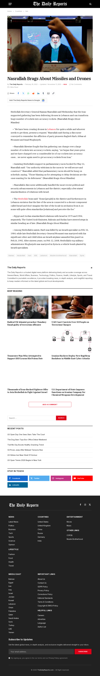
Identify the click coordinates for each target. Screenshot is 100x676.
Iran (65, 84)
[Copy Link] (53, 93)
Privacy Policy (54, 658)
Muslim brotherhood (58, 255)
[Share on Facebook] (18, 93)
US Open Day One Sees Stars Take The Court (26, 434)
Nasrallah (73, 255)
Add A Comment (50, 404)
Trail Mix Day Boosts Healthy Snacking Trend (25, 445)
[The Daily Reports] (50, 4)
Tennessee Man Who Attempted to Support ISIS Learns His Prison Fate (25, 357)
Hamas (11, 255)
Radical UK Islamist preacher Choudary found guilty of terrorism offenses (26, 323)
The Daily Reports (16, 84)
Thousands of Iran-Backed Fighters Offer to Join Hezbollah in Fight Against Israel (27, 390)
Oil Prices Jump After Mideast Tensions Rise (25, 450)
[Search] (90, 4)
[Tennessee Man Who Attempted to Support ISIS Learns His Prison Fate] (27, 341)
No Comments (76, 84)
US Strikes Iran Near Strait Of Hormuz (22, 455)
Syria (82, 255)
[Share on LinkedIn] (38, 93)
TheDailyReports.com (45, 670)
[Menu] (10, 4)
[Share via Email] (48, 93)
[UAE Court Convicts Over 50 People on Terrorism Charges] (72, 307)
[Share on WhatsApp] (28, 93)
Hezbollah (23, 198)
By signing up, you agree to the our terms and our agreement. (39, 658)
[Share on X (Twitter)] (23, 93)
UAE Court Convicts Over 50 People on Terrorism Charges (70, 323)
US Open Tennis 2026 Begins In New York (24, 460)
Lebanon (51, 129)
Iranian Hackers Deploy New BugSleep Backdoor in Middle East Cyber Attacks (71, 357)
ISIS (35, 255)
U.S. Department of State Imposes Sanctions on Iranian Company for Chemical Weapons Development (68, 392)
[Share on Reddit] (33, 93)
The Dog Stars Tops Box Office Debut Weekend (27, 440)
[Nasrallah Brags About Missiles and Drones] (50, 44)
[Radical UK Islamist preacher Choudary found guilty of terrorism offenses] (27, 307)
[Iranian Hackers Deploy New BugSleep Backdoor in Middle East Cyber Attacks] (72, 341)
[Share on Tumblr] (43, 93)
